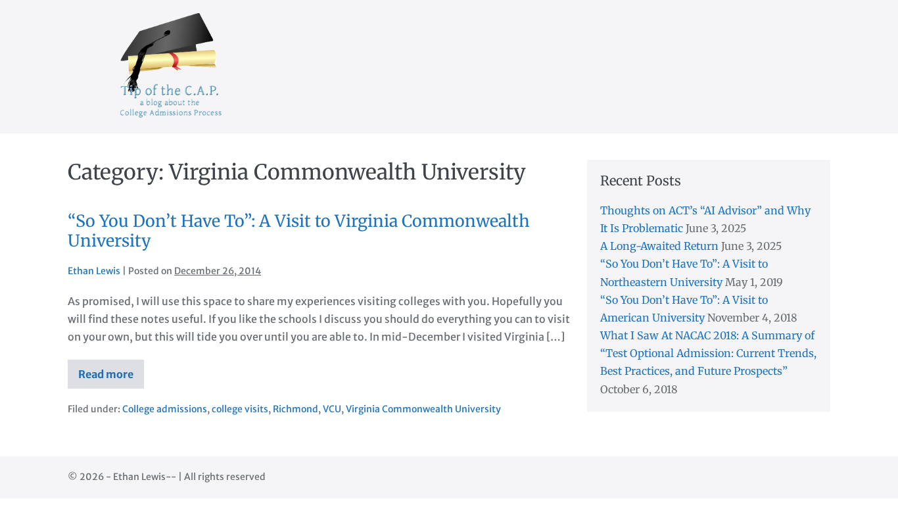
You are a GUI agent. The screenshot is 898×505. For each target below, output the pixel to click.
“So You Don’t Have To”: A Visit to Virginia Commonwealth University (299, 230)
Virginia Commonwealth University (423, 409)
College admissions (164, 409)
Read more (111, 378)
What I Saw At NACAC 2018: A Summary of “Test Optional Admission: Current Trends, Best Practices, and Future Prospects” (708, 353)
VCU (332, 409)
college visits (240, 409)
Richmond (295, 409)
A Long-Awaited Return (659, 245)
